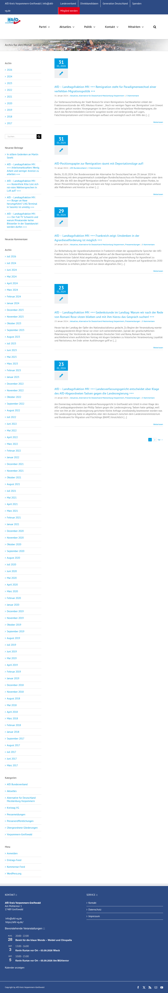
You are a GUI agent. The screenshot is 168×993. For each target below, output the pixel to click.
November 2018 (15, 691)
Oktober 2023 (14, 323)
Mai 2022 (12, 430)
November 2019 (15, 618)
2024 (9, 76)
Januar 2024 (13, 303)
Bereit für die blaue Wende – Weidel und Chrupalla (43, 940)
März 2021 (12, 510)
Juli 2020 (11, 564)
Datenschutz (94, 909)
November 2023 (15, 316)
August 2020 (13, 557)
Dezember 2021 (15, 464)
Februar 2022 (14, 450)
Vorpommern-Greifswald (19, 834)
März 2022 (12, 443)
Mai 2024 (12, 276)
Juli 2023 (11, 343)
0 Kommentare (132, 95)
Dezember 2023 (15, 309)
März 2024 (12, 289)
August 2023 (13, 336)
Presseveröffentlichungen (20, 821)
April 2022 (12, 437)
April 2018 (12, 711)
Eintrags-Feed (14, 860)
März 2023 (12, 363)
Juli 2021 (11, 490)
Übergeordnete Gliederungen (22, 827)
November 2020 (15, 537)
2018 (9, 116)
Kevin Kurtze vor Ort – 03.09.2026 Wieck (37, 950)
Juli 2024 (11, 263)
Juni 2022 (12, 423)
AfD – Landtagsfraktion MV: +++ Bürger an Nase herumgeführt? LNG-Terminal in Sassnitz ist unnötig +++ (22, 202)
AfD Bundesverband (78, 168)
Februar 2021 (14, 517)
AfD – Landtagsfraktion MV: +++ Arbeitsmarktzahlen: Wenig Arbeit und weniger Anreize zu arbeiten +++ (23, 169)
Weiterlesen (158, 122)
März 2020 (12, 591)
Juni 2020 (12, 571)
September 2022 (15, 403)
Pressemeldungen (132, 244)
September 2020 (15, 551)
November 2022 (15, 390)
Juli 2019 (11, 644)
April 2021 (12, 504)
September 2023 (15, 330)
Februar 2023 (14, 370)
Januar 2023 (13, 377)
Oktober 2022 (14, 397)
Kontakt (92, 902)
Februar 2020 (14, 598)
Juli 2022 (11, 417)
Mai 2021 (12, 497)
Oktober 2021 (14, 477)
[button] (155, 27)
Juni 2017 (12, 758)
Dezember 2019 (15, 611)
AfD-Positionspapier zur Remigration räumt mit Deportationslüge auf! (98, 163)
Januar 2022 (13, 457)
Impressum (94, 916)
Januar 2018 (13, 731)
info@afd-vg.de (13, 918)
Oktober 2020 (14, 544)
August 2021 (13, 484)
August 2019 (13, 638)
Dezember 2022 (15, 383)
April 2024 (12, 283)
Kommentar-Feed (16, 866)
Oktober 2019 (14, 624)
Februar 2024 (14, 296)
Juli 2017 (11, 752)
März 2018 (12, 718)
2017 (9, 123)
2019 (9, 109)
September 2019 (15, 631)
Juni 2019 (12, 651)
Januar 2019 (13, 678)
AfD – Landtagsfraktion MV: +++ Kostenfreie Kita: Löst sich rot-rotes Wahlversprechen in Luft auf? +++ (22, 185)
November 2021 (15, 470)
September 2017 (15, 738)
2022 (9, 89)
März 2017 (12, 765)
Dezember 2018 (15, 685)
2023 (9, 83)
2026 (9, 69)
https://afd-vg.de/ (14, 922)
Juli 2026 (11, 256)
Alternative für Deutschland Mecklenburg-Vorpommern (101, 95)
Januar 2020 (13, 604)
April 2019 (12, 664)
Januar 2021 (13, 524)
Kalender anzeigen (14, 967)
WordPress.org (14, 873)
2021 (9, 96)
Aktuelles (74, 95)
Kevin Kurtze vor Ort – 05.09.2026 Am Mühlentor (42, 960)
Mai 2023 (12, 356)
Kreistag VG (13, 807)
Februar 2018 (14, 725)
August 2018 (13, 698)
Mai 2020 (12, 577)
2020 (9, 103)
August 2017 (13, 745)
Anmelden (12, 853)
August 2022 (13, 410)
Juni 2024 (12, 269)
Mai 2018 (12, 705)
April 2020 (12, 584)
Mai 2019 (12, 658)
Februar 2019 (14, 671)
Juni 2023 (12, 350)
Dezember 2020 (15, 530)
